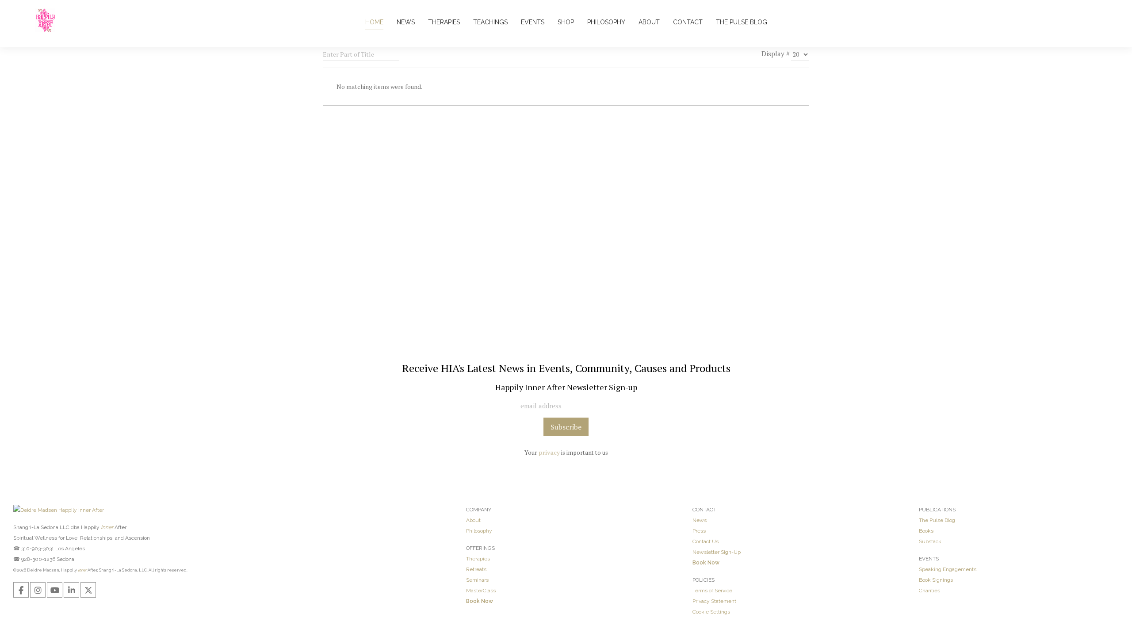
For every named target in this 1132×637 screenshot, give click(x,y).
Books (926, 531)
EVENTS (532, 22)
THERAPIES (444, 22)
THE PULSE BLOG (741, 22)
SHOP (566, 22)
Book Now (479, 601)
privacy (549, 453)
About (473, 520)
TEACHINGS (490, 22)
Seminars (477, 580)
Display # (775, 53)
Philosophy (479, 531)
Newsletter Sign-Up (716, 552)
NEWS (406, 22)
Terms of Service (712, 590)
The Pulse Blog (937, 520)
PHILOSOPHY (606, 22)
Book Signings (936, 580)
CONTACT (688, 22)
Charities (929, 590)
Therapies (478, 559)
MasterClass (481, 590)
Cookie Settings (711, 612)
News (699, 520)
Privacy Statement (714, 601)
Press (699, 531)
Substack (930, 541)
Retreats (476, 569)
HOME (374, 22)
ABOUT (649, 22)
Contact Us (705, 541)
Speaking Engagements (947, 569)
